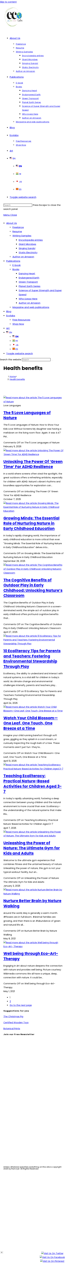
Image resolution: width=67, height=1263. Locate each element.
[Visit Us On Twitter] (52, 1254)
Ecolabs (10, 315)
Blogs (13, 1148)
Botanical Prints (11, 1028)
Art (8, 328)
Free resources (19, 1152)
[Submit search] (52, 360)
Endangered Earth (29, 277)
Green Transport (28, 281)
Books (15, 269)
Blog (8, 311)
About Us (11, 223)
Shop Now (18, 324)
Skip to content (8, 1)
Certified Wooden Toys (16, 1022)
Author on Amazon (23, 256)
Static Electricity (28, 252)
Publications (13, 261)
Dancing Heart (27, 273)
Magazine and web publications (30, 307)
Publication (16, 1143)
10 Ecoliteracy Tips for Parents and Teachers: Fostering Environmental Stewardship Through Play (32, 658)
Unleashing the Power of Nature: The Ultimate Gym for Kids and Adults (31, 848)
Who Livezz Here (28, 298)
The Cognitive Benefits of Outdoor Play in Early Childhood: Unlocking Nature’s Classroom (32, 587)
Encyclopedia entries (31, 240)
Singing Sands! (27, 248)
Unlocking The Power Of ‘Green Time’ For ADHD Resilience (33, 464)
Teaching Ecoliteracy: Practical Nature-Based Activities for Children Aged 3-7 (32, 783)
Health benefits (17, 379)
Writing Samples (21, 235)
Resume (17, 231)
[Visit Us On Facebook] (52, 1257)
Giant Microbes (27, 244)
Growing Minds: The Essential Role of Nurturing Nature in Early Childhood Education (31, 523)
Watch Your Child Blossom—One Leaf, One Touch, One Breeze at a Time (30, 723)
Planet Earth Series (29, 286)
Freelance (18, 227)
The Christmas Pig (13, 1016)
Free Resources (21, 319)
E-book (16, 265)
